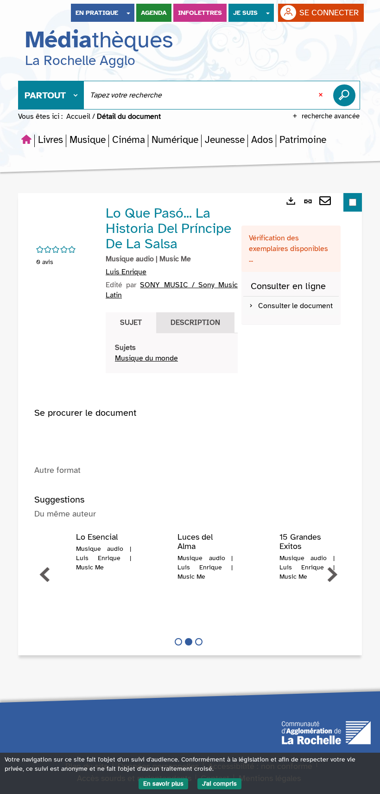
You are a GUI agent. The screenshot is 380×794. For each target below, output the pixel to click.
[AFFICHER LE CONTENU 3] (199, 642)
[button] (50, 139)
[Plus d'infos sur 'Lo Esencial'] (55, 551)
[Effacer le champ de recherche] (321, 95)
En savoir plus (163, 784)
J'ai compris (219, 784)
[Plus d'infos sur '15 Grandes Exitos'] (259, 551)
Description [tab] (195, 322)
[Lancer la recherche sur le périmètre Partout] (346, 95)
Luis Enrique (126, 272)
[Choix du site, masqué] (128, 13)
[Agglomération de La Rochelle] (326, 732)
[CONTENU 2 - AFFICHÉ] (188, 642)
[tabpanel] (171, 353)
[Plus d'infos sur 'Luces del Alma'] (157, 551)
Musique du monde (146, 358)
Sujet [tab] (131, 322)
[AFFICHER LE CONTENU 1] (178, 642)
